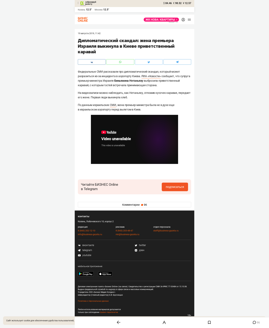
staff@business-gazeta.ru (166, 230)
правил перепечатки (109, 312)
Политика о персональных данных (93, 301)
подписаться (175, 187)
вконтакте (88, 245)
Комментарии (134, 204)
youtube (86, 255)
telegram (87, 250)
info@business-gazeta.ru (90, 234)
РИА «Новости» (151, 76)
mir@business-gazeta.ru (127, 234)
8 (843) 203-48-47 (124, 230)
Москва (99, 9)
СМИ (113, 105)
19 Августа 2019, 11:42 (89, 33)
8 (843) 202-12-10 (86, 230)
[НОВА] (160, 20)
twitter (142, 245)
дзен (141, 250)
